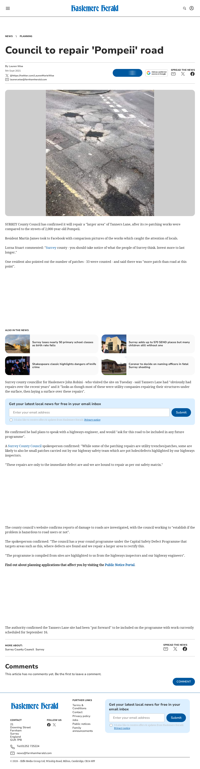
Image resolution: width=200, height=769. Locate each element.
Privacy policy (81, 716)
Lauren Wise (16, 66)
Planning (26, 36)
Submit (181, 412)
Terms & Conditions (79, 706)
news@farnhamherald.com (34, 753)
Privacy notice (92, 419)
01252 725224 (30, 746)
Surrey (51, 248)
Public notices (81, 724)
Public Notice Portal (120, 565)
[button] (7, 8)
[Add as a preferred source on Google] (157, 72)
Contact (77, 712)
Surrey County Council (25, 446)
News (9, 36)
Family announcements (82, 729)
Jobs (75, 720)
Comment (184, 681)
